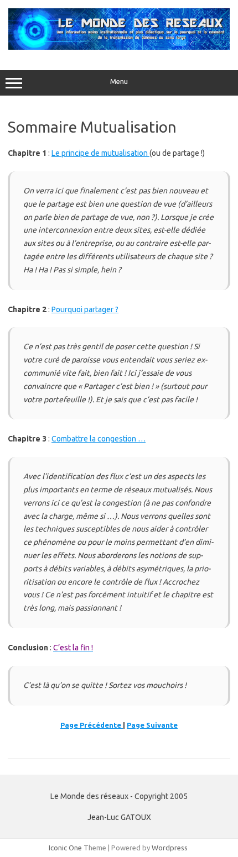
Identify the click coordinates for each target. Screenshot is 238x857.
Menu (119, 81)
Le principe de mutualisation (100, 153)
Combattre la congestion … (98, 438)
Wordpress (170, 847)
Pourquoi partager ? (84, 309)
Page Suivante (152, 725)
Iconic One (65, 847)
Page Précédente (91, 725)
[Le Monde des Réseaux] (119, 47)
